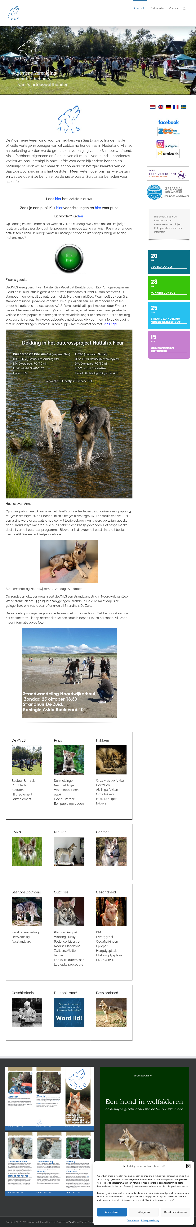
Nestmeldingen (64, 785)
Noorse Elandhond (67, 946)
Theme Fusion (87, 1221)
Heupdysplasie (106, 951)
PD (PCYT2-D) (105, 960)
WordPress (73, 1221)
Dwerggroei (104, 937)
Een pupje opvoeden (69, 803)
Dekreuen (103, 785)
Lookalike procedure (68, 964)
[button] (188, 1166)
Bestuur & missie (23, 780)
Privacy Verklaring (150, 1220)
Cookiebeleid (133, 1220)
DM (98, 932)
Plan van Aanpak (66, 932)
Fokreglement (21, 799)
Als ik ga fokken (107, 789)
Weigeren (144, 1212)
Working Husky (65, 937)
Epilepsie (102, 946)
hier (58, 199)
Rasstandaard (21, 941)
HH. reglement (22, 794)
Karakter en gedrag (25, 932)
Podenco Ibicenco (67, 941)
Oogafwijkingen (107, 941)
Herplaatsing (21, 937)
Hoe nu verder (64, 799)
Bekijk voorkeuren (175, 1212)
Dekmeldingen (64, 780)
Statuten (18, 790)
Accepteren (112, 1212)
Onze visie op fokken (110, 780)
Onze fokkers (105, 794)
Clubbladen (20, 785)
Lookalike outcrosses (69, 960)
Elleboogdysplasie (109, 955)
